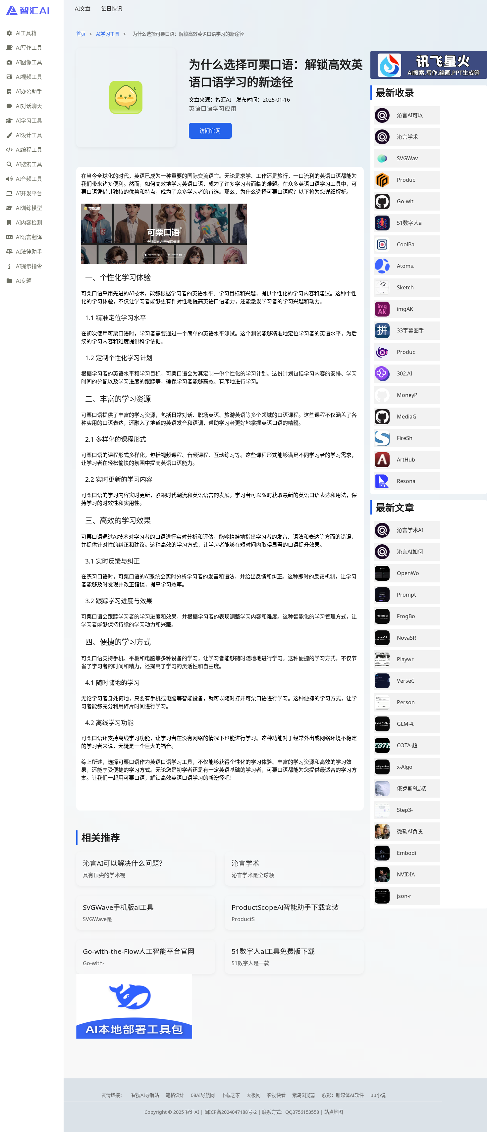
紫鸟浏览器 (303, 1095)
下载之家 (230, 1095)
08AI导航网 (203, 1095)
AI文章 (82, 8)
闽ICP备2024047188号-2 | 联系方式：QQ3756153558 (262, 1112)
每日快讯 (111, 8)
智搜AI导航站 (145, 1095)
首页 (80, 34)
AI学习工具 (107, 34)
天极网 (253, 1095)
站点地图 (333, 1112)
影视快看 (276, 1095)
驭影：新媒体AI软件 (343, 1095)
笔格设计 (175, 1095)
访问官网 (210, 130)
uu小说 (378, 1095)
